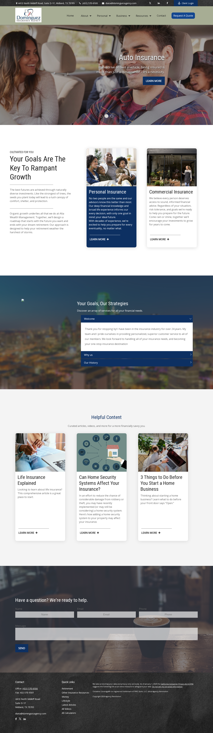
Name (18, 609)
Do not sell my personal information (167, 686)
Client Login (188, 3)
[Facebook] (167, 3)
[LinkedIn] (158, 3)
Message (20, 626)
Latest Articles (69, 704)
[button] (70, 15)
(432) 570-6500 (90, 3)
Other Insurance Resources (75, 692)
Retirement (67, 688)
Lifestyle (66, 700)
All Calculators (69, 712)
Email (80, 609)
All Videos (66, 708)
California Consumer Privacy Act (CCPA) (177, 684)
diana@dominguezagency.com (121, 3)
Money (65, 696)
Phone (143, 609)
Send (21, 648)
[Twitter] (150, 3)
